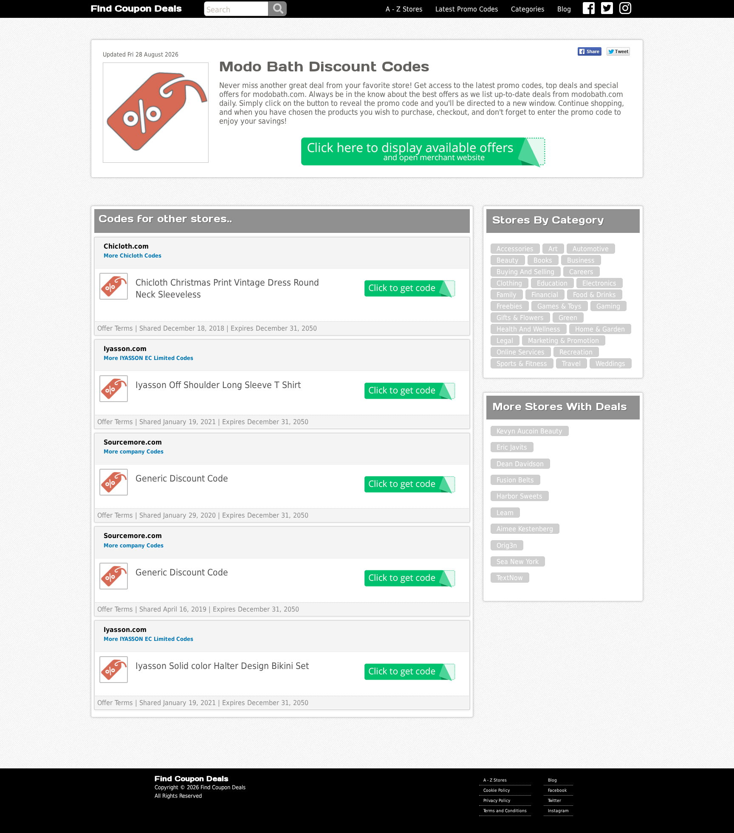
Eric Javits (512, 447)
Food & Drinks (594, 295)
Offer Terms (115, 328)
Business (581, 260)
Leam (505, 513)
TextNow (510, 578)
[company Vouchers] (113, 482)
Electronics (599, 283)
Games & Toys (559, 306)
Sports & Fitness (522, 364)
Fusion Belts (515, 480)
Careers (581, 272)
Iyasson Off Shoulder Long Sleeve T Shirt (218, 385)
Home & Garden (600, 329)
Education (552, 283)
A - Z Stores (404, 9)
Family (507, 295)
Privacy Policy (496, 800)
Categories (528, 9)
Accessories (515, 249)
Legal (505, 341)
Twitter (554, 800)
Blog (564, 9)
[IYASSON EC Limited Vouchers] (113, 388)
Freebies (509, 306)
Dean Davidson (520, 464)
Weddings (610, 364)
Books (543, 260)
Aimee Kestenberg (525, 529)
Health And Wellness (528, 329)
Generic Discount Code (182, 478)
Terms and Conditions (505, 810)
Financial (544, 295)
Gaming (608, 306)
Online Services (521, 352)
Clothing (509, 283)
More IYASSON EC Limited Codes (148, 358)
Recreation (576, 352)
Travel (571, 364)
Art (553, 249)
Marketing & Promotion (563, 341)
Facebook (557, 790)
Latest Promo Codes (466, 9)
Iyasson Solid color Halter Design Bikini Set (222, 665)
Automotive (591, 249)
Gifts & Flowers (520, 318)
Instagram (558, 810)
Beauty (508, 260)
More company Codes (134, 451)
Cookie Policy (496, 790)
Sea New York (518, 562)
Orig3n (507, 545)
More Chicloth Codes (132, 255)
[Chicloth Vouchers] (113, 286)
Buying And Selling (525, 272)
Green (568, 318)
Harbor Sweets (519, 496)
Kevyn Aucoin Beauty (529, 431)
